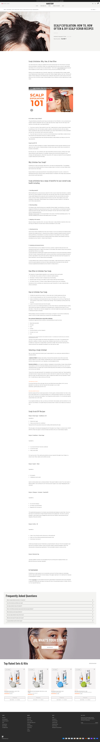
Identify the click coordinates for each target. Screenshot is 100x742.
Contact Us (54, 719)
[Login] (95, 3)
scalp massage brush (61, 67)
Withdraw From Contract (56, 727)
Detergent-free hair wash (34, 213)
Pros (50, 5)
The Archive (9, 9)
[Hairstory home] (50, 3)
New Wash (34, 579)
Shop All (3, 717)
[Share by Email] (65, 38)
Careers (28, 730)
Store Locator (29, 720)
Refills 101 (29, 719)
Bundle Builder (56, 5)
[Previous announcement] (1, 1)
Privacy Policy (55, 720)
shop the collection (92, 663)
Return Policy (54, 725)
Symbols (28, 724)
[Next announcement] (99, 1)
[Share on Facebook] (61, 38)
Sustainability (29, 725)
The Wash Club (5, 727)
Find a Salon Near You (31, 722)
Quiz (63, 5)
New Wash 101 (43, 5)
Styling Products (5, 720)
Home (5, 9)
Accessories (4, 724)
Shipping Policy (55, 724)
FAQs (53, 717)
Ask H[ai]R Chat (50, 647)
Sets (3, 722)
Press (28, 729)
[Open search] (93, 3)
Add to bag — (15, 699)
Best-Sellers (4, 725)
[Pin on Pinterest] (64, 38)
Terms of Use (54, 722)
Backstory (29, 717)
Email (82, 722)
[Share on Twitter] (62, 38)
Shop (37, 5)
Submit (96, 722)
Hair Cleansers (5, 719)
